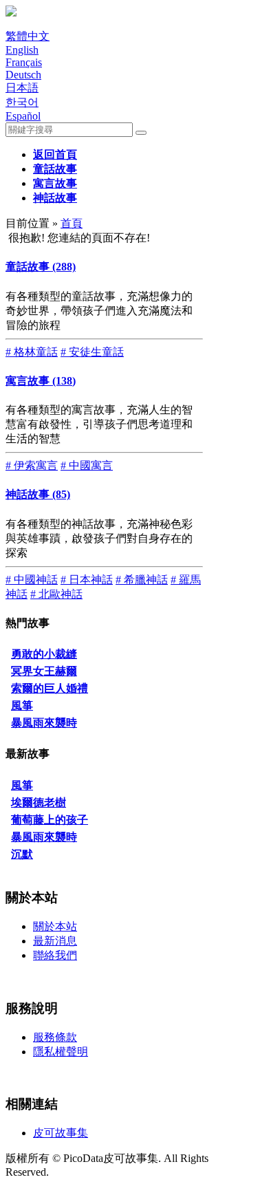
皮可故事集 (60, 1133)
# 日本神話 (87, 579)
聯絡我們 (55, 955)
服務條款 (55, 1037)
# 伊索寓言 (32, 465)
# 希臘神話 (142, 579)
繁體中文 (28, 36)
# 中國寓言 (87, 465)
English (22, 50)
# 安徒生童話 (92, 352)
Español (23, 116)
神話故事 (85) (38, 494)
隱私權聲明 (60, 1051)
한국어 (22, 102)
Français (24, 62)
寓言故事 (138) (41, 381)
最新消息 (55, 941)
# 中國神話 (32, 579)
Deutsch (23, 74)
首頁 (72, 223)
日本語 (22, 88)
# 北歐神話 (56, 594)
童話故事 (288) (41, 266)
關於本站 (55, 926)
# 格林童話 (32, 352)
